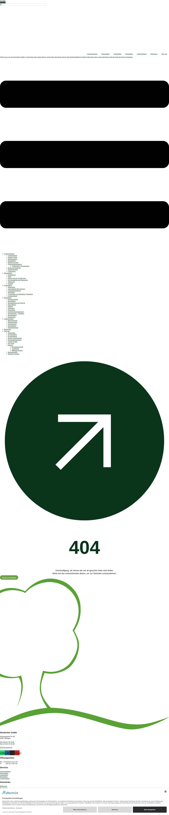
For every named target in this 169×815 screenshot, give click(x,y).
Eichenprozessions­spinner (16, 312)
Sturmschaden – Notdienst (16, 313)
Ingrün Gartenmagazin (15, 338)
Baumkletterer (12, 315)
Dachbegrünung (13, 269)
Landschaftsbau (142, 54)
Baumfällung (12, 305)
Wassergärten (105, 54)
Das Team (11, 343)
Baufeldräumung (13, 327)
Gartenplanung (12, 255)
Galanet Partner (12, 341)
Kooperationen (12, 336)
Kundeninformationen (14, 340)
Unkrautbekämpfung (14, 290)
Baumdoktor (12, 301)
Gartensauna (12, 271)
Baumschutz (11, 317)
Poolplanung (12, 275)
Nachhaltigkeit (12, 334)
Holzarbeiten (12, 261)
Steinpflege (11, 292)
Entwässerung (12, 324)
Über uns (164, 54)
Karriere (10, 345)
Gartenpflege (117, 54)
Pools (9, 276)
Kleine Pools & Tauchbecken (17, 278)
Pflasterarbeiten (12, 322)
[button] (84, 154)
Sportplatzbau (12, 326)
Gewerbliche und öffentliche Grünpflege (20, 294)
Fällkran (10, 306)
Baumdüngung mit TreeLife (16, 303)
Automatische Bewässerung (16, 289)
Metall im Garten (13, 262)
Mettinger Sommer (13, 354)
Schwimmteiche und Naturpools (18, 280)
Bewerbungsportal (17, 347)
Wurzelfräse (11, 310)
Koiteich (10, 283)
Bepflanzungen (12, 259)
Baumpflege (129, 54)
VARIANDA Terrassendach (20, 266)
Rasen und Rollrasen (14, 268)
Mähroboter (11, 287)
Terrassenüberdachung (15, 264)
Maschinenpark (12, 320)
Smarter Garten (12, 257)
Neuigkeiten (11, 333)
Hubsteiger (11, 308)
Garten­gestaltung (92, 54)
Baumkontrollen (13, 299)
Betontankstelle (12, 352)
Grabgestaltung (12, 296)
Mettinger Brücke (17, 350)
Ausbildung (15, 349)
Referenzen (153, 54)
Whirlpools (11, 282)
